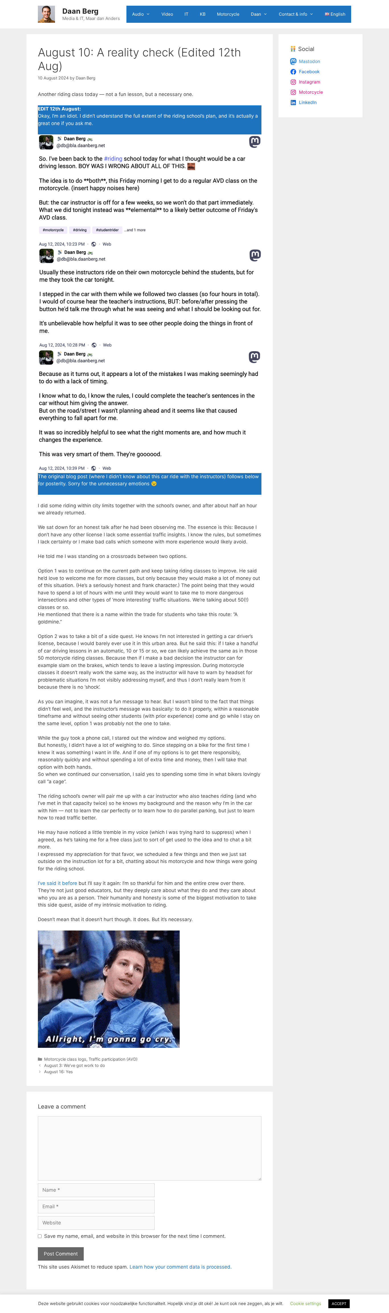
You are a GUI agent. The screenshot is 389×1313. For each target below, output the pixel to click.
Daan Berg (80, 11)
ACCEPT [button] (339, 1303)
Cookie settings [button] (305, 1303)
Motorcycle (228, 14)
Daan (256, 14)
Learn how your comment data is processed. (181, 1267)
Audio (138, 14)
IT (187, 14)
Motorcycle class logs (65, 1059)
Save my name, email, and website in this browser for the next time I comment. (135, 1236)
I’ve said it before (57, 883)
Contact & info (293, 14)
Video (167, 14)
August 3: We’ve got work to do (74, 1065)
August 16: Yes (58, 1071)
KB (203, 14)
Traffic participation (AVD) (113, 1059)
